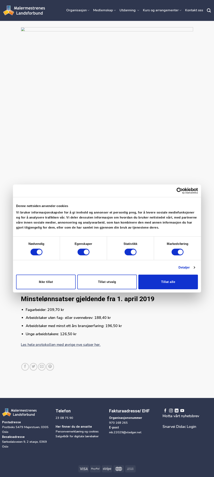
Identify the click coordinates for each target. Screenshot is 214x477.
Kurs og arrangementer (161, 10)
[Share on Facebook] (25, 367)
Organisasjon (76, 10)
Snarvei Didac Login (179, 426)
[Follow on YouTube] (182, 410)
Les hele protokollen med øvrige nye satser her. (61, 344)
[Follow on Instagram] (171, 410)
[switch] (83, 252)
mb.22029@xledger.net (125, 432)
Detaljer (184, 267)
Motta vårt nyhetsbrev (181, 415)
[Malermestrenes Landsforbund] (24, 10)
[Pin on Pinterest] (50, 367)
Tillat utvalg (107, 282)
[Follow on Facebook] (165, 410)
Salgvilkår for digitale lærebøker (77, 436)
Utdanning (128, 10)
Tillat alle (168, 282)
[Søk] (209, 10)
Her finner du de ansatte (74, 426)
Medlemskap (103, 10)
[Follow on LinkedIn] (176, 410)
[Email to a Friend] (42, 367)
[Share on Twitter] (33, 367)
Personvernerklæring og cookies (77, 431)
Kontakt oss (194, 10)
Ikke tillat (46, 282)
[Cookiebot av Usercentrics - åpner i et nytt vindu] (179, 191)
